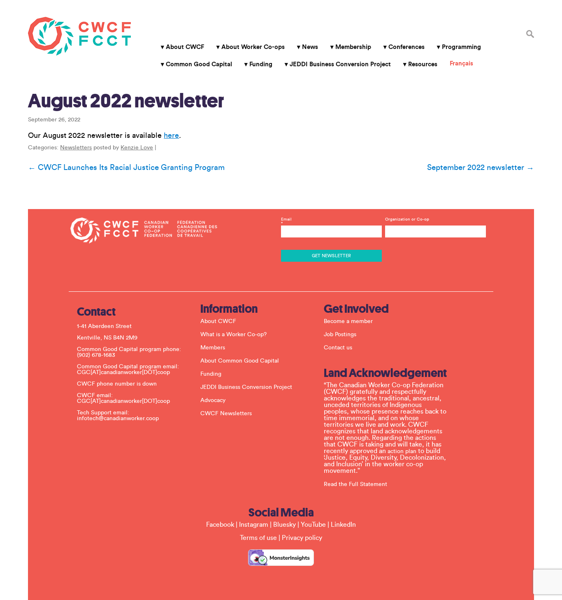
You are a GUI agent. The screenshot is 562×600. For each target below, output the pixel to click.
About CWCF (185, 47)
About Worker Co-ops (253, 47)
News (310, 47)
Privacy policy (302, 538)
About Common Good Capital (239, 361)
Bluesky (284, 524)
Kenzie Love (137, 148)
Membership (353, 47)
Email (286, 221)
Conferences (406, 47)
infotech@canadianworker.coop (118, 418)
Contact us (338, 348)
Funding (260, 64)
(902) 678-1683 (96, 355)
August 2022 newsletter (126, 101)
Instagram (253, 524)
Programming (461, 47)
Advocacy (212, 400)
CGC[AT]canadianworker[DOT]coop (123, 372)
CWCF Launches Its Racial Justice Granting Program (126, 167)
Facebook (220, 524)
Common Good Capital (199, 64)
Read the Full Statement (355, 484)
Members (212, 348)
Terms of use (258, 538)
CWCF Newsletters (226, 413)
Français (461, 63)
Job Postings (340, 334)
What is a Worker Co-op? (233, 334)
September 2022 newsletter (480, 167)
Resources (422, 64)
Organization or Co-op (407, 219)
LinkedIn (343, 524)
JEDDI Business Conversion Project (340, 64)
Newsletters (76, 148)
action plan (402, 451)
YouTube (313, 524)
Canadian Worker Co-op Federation (79, 36)
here (171, 135)
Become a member (348, 321)
